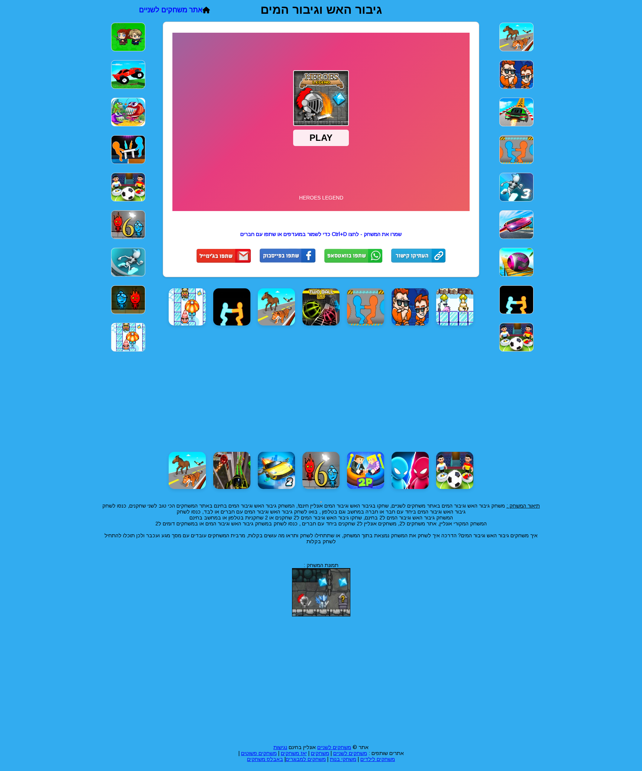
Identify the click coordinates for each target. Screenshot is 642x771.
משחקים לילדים (377, 759)
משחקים (320, 753)
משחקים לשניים (334, 747)
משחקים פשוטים (259, 753)
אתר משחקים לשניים (170, 10)
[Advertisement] (570, 129)
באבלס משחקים (265, 759)
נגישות (280, 747)
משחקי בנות (343, 759)
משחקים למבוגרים (306, 759)
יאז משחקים (294, 753)
